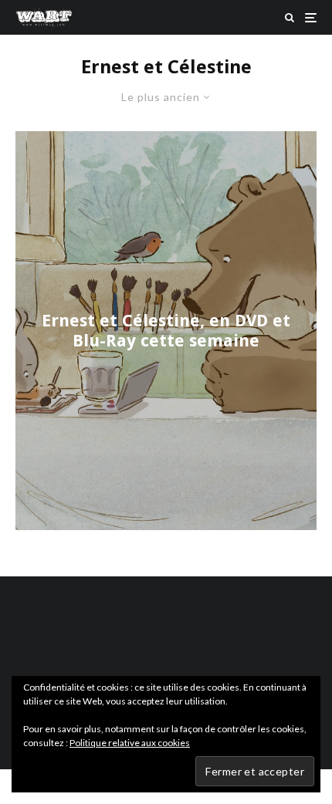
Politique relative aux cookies (129, 742)
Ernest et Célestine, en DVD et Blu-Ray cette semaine (166, 330)
